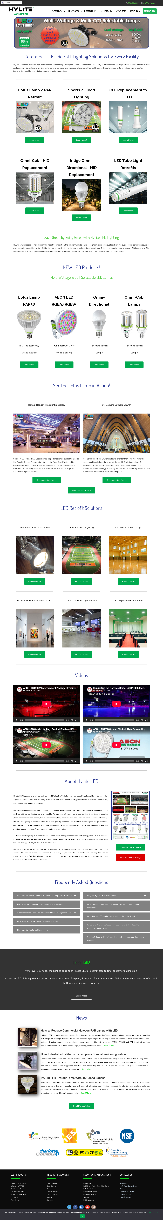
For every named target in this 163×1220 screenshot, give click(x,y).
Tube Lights (15, 1200)
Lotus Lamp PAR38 (17, 1186)
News (49, 1188)
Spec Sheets (121, 11)
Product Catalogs (52, 1194)
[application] (46, 703)
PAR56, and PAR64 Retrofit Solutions (96, 1186)
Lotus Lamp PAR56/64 (18, 1183)
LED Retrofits (73, 11)
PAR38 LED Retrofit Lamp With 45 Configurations (73, 1078)
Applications (106, 11)
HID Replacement (89, 1200)
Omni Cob (14, 1197)
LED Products (56, 11)
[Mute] (72, 720)
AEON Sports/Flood (17, 1188)
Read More (109, 1045)
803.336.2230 (133, 3)
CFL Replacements (17, 1191)
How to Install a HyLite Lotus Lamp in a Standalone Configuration (83, 1054)
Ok (82, 1216)
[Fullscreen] (76, 720)
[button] (46, 895)
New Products (90, 11)
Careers (50, 1200)
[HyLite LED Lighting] (21, 16)
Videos (49, 1197)
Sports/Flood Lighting (90, 1191)
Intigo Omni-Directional (18, 1194)
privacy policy (152, 1212)
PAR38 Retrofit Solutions (91, 1188)
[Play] (16, 720)
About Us (134, 11)
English (7, 3)
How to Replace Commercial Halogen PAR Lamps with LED (79, 1030)
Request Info (149, 11)
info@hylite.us (149, 3)
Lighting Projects (52, 1191)
